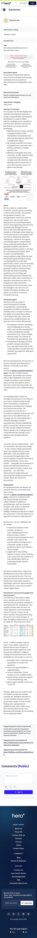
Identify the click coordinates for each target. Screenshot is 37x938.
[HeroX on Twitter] (18, 914)
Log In (32, 3)
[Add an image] (6, 787)
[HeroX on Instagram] (9, 914)
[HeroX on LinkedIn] (23, 914)
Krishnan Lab (14, 20)
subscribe (28, 903)
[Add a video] (10, 787)
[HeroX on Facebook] (13, 914)
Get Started (23, 3)
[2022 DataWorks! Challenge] (3, 10)
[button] (2, 3)
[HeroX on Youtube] (28, 914)
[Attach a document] (15, 787)
